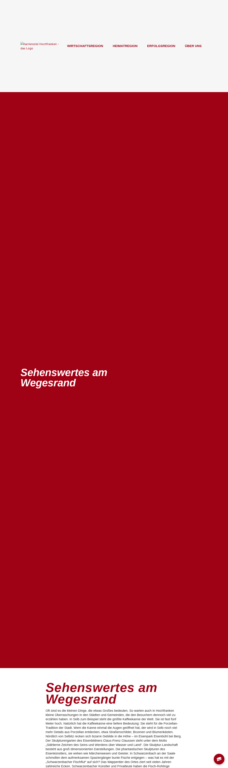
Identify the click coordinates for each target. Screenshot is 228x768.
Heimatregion (125, 46)
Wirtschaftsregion (85, 46)
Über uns (193, 46)
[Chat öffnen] (219, 759)
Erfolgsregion (161, 46)
